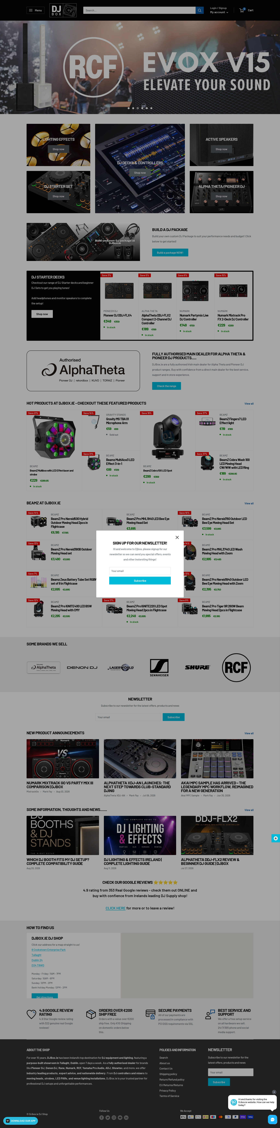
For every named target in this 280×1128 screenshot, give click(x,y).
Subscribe (140, 580)
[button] (20, 1121)
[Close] (177, 537)
